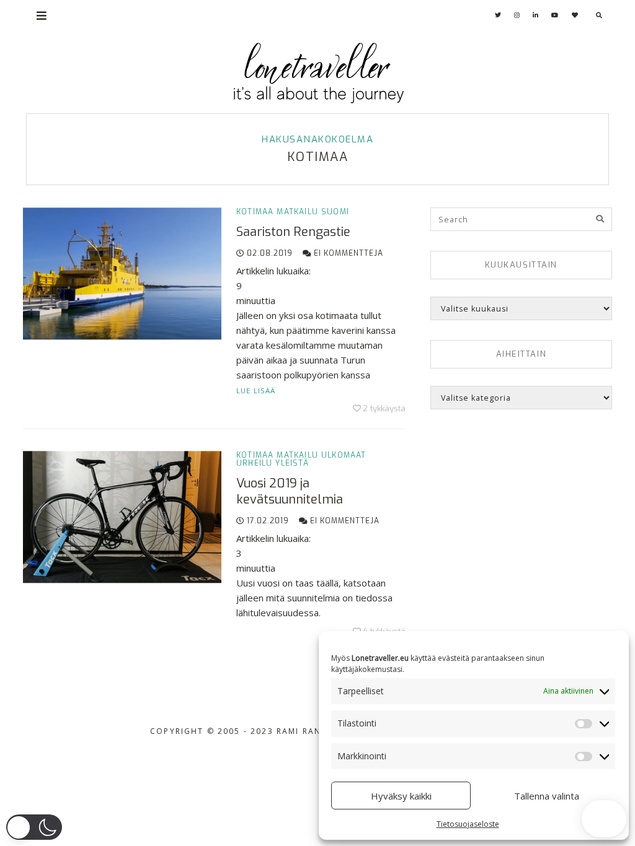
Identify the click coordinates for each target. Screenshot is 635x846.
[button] (34, 827)
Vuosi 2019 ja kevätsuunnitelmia (289, 491)
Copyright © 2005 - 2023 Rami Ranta (241, 731)
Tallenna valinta (546, 796)
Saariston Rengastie (293, 232)
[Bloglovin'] (575, 15)
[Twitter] (498, 15)
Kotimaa (254, 212)
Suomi (335, 212)
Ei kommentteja (347, 253)
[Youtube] (555, 15)
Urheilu (254, 463)
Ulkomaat (343, 455)
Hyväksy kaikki (401, 796)
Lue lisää (255, 390)
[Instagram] (517, 15)
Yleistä (291, 463)
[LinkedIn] (535, 15)
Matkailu (297, 212)
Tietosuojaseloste (468, 824)
